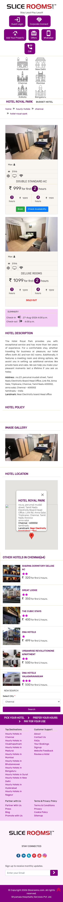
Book (20, 209)
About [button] (37, 734)
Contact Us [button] (40, 737)
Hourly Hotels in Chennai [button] (13, 736)
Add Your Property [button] (15, 34)
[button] (31, 536)
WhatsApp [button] (48, 34)
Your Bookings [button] (41, 744)
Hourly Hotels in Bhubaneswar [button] (13, 763)
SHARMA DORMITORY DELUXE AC (38, 568)
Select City (9, 696)
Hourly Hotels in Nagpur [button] (13, 793)
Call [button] (30, 48)
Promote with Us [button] (14, 815)
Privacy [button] (38, 809)
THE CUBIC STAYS (31, 611)
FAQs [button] (37, 740)
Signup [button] (38, 747)
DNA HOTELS (29, 632)
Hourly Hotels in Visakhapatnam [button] (13, 742)
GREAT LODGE (29, 590)
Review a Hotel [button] (41, 754)
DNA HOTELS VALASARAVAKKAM (32, 675)
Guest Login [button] (17, 21)
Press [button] (8, 809)
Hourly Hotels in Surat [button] (16, 774)
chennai (39, 109)
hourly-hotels (23, 109)
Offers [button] (34, 34)
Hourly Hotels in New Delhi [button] (16, 779)
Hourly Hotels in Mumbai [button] (13, 756)
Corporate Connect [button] (39, 21)
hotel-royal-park (18, 113)
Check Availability (37, 209)
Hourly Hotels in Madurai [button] (13, 749)
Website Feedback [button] (43, 750)
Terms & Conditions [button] (44, 805)
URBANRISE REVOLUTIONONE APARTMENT (38, 652)
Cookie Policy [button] (41, 812)
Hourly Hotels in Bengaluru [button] (13, 769)
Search (31, 709)
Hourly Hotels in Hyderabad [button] (13, 786)
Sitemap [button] (38, 815)
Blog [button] (7, 812)
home (8, 109)
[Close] (42, 495)
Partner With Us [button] (13, 805)
